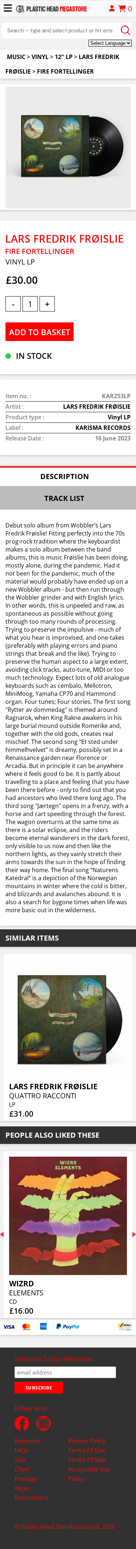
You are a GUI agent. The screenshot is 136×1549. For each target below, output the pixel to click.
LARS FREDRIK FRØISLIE (97, 407)
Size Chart (22, 1464)
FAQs (21, 1450)
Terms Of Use (86, 1450)
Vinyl (40, 57)
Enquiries (27, 1441)
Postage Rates (26, 1483)
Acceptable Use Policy (89, 1474)
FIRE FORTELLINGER (65, 71)
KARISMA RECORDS (103, 428)
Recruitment (32, 1498)
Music (16, 57)
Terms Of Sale (87, 1460)
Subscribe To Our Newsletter (54, 1359)
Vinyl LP (119, 417)
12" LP (64, 57)
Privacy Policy (86, 1441)
